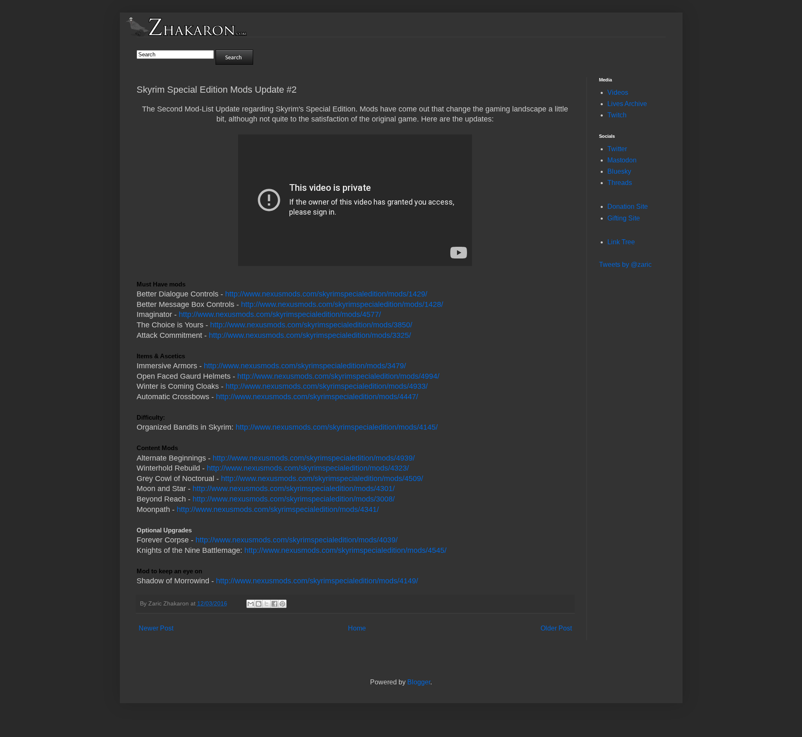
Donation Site (627, 206)
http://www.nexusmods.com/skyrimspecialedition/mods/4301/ (294, 488)
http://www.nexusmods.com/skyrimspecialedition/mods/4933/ (327, 386)
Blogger (418, 682)
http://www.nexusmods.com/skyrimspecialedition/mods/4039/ (296, 540)
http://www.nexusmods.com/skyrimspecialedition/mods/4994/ (338, 376)
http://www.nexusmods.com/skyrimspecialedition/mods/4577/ (280, 314)
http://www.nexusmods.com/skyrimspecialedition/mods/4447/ (317, 397)
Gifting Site (623, 218)
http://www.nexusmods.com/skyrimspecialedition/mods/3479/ (305, 366)
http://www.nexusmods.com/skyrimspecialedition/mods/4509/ (322, 478)
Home (357, 628)
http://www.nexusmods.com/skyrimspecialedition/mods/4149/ (317, 581)
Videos (617, 92)
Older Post (556, 628)
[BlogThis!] (258, 604)
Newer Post (156, 628)
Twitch (617, 115)
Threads (619, 182)
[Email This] (250, 604)
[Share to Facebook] (274, 604)
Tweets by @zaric (625, 264)
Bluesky (619, 171)
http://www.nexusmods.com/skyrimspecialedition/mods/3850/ (311, 325)
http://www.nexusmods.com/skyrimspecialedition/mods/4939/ (314, 458)
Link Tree (621, 242)
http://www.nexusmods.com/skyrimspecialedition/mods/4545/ (345, 550)
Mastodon (622, 160)
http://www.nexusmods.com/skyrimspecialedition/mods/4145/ (337, 427)
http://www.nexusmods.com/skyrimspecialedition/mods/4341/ (278, 509)
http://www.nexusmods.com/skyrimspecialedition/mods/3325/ (310, 335)
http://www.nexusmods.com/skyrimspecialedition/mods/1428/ (342, 304)
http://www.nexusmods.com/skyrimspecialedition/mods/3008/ (294, 499)
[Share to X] (266, 604)
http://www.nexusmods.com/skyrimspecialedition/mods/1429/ (326, 294)
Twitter (617, 148)
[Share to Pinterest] (282, 604)
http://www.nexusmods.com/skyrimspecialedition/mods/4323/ (308, 468)
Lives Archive (627, 103)
